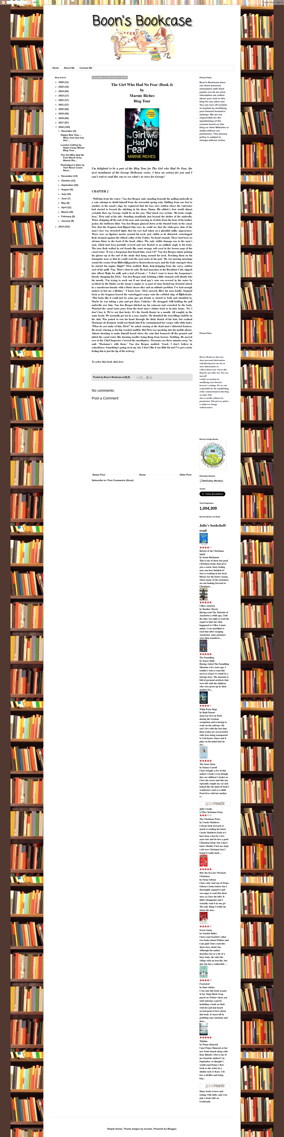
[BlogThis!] (141, 377)
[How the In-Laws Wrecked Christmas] (204, 866)
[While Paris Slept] (204, 703)
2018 (61, 118)
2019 (61, 113)
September (67, 185)
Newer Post (99, 474)
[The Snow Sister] (204, 757)
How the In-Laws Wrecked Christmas (213, 874)
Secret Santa (206, 930)
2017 (61, 122)
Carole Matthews (210, 822)
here (121, 361)
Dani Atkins (208, 987)
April (64, 207)
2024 (61, 91)
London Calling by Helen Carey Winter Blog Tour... (72, 148)
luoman (148, 1128)
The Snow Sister (207, 764)
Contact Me (86, 68)
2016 (61, 127)
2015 (61, 226)
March (65, 212)
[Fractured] (204, 977)
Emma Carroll (209, 767)
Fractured (205, 984)
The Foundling (207, 657)
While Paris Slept (208, 709)
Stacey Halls (208, 660)
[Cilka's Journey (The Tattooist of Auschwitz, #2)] (204, 599)
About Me (69, 68)
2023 (61, 95)
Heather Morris (210, 609)
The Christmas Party (210, 819)
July (64, 194)
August (65, 189)
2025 (61, 86)
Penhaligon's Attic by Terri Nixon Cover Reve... (72, 168)
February (66, 216)
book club (211, 1098)
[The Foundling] (203, 651)
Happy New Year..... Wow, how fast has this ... (72, 138)
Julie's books (206, 809)
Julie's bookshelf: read (213, 527)
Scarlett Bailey (209, 933)
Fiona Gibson (209, 879)
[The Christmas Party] (211, 812)
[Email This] (138, 377)
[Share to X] (144, 377)
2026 (61, 82)
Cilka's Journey (207, 605)
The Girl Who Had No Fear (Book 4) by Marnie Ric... (72, 158)
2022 (61, 100)
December (67, 131)
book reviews (212, 1091)
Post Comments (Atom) (120, 480)
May (64, 203)
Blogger (171, 1128)
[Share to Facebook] (147, 377)
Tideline (204, 1041)
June (64, 198)
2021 (61, 104)
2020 (61, 109)
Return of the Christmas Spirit (212, 552)
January (66, 221)
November (67, 176)
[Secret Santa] (204, 923)
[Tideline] (204, 1034)
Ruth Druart (208, 712)
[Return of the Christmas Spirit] (204, 544)
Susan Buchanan (210, 557)
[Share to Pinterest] (150, 377)
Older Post (185, 474)
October (66, 180)
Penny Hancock (210, 1044)
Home (55, 68)
